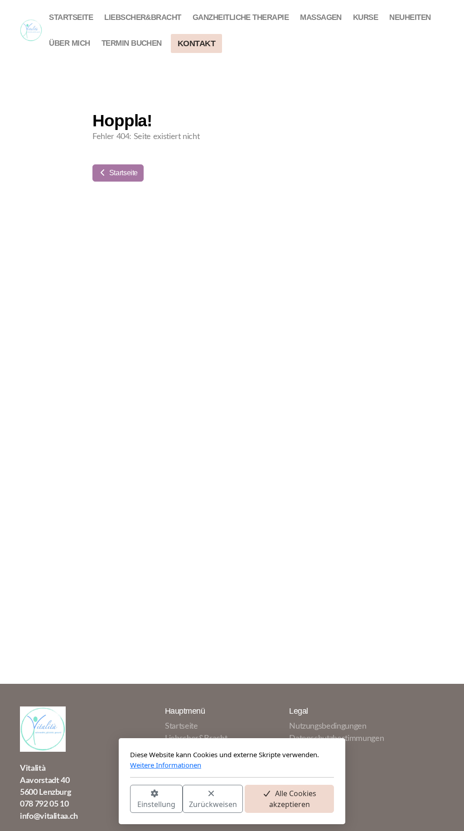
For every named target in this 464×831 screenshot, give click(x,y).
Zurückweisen (213, 804)
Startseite (122, 173)
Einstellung (156, 804)
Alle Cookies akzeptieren (293, 798)
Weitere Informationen (165, 764)
